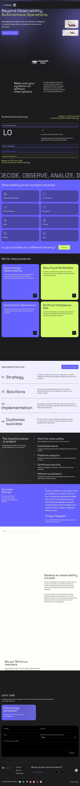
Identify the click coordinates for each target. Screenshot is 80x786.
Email (5, 734)
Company (42, 728)
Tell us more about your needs (11, 741)
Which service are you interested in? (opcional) (51, 734)
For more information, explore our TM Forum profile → (20, 679)
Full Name (6, 728)
